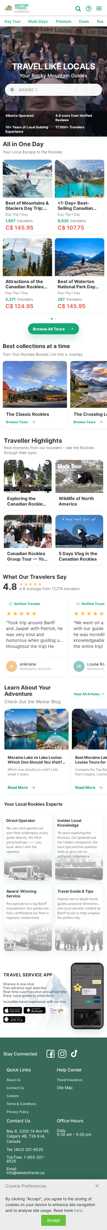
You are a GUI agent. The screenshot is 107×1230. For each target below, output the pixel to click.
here (78, 1210)
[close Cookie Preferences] (97, 1186)
